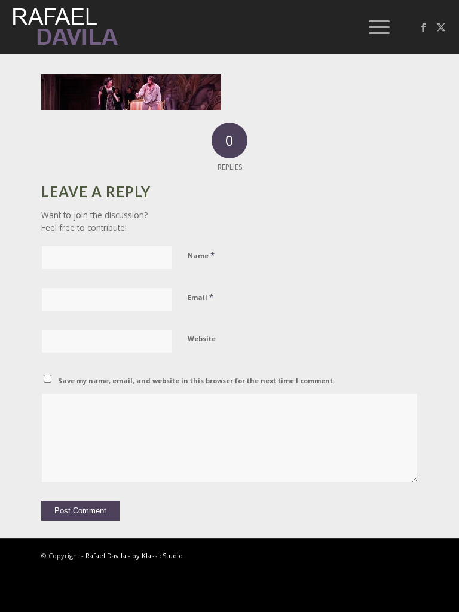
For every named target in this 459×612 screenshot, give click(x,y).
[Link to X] (441, 27)
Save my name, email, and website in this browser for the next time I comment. (196, 380)
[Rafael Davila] (66, 27)
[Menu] (373, 27)
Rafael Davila (105, 555)
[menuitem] (373, 27)
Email (200, 297)
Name (201, 255)
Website (202, 338)
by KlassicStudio (157, 555)
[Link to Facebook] (423, 27)
